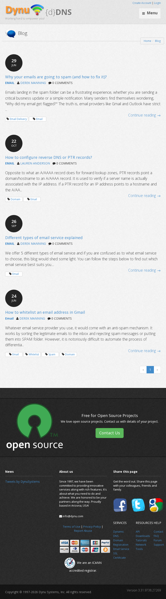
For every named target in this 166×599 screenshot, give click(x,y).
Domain (15, 199)
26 (13, 223)
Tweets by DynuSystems (22, 481)
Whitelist (34, 354)
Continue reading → (144, 115)
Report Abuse (83, 531)
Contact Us (109, 432)
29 (13, 62)
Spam (51, 354)
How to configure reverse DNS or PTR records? (48, 157)
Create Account (141, 3)
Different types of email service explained (44, 237)
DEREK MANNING (33, 83)
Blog (158, 41)
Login (157, 3)
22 (14, 143)
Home (147, 41)
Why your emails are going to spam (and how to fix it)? (56, 76)
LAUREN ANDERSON (35, 163)
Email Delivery (18, 119)
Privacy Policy (92, 526)
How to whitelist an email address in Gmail (45, 312)
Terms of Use (71, 526)
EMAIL (9, 83)
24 (13, 297)
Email (39, 119)
